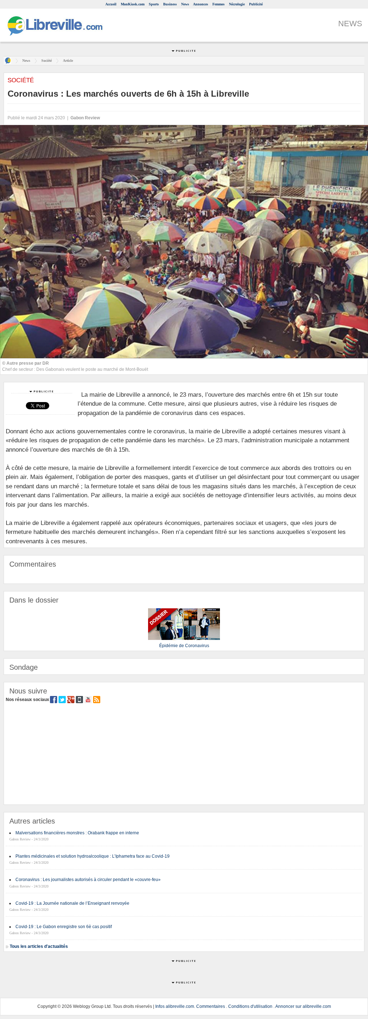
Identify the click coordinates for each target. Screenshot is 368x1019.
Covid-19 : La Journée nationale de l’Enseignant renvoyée (72, 903)
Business (170, 4)
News (185, 4)
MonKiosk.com (132, 4)
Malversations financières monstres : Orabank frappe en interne (77, 832)
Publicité (256, 4)
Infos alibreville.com (174, 1006)
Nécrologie (237, 4)
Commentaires (210, 1006)
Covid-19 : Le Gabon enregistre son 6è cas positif (63, 926)
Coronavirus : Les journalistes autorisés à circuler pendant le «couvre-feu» (88, 879)
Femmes (218, 4)
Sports (154, 4)
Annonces (200, 4)
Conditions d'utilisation (250, 1006)
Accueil (110, 4)
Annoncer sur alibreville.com (303, 1006)
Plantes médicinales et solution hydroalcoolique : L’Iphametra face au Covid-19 (92, 856)
